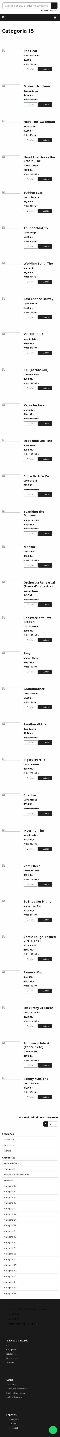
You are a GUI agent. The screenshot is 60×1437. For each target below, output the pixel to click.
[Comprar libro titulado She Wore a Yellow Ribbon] (12, 630)
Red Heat (30, 51)
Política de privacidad (15, 1393)
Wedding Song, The (38, 263)
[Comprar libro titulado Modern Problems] (12, 99)
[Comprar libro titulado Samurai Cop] (12, 985)
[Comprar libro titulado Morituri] (12, 559)
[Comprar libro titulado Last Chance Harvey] (12, 311)
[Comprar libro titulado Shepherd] (12, 808)
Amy (27, 653)
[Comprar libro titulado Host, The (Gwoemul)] (12, 134)
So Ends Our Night (37, 901)
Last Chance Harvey (38, 299)
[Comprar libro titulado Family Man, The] (12, 1091)
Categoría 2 (9, 1248)
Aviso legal (11, 1384)
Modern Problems (37, 86)
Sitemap (10, 1362)
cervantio (8, 1180)
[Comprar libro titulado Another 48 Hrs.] (12, 737)
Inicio (8, 1345)
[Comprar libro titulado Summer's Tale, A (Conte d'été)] (12, 1056)
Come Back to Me (36, 476)
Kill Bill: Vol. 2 (33, 334)
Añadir (46, 69)
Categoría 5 (9, 1276)
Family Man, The (36, 1079)
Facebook (13, 1428)
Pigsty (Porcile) (35, 760)
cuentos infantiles (12, 1163)
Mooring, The (34, 831)
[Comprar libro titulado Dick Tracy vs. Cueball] (12, 1020)
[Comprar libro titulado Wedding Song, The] (12, 276)
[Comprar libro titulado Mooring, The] (12, 843)
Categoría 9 (9, 1282)
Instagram (14, 1419)
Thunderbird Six (36, 228)
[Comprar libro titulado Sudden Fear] (12, 205)
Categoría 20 (10, 1242)
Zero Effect (32, 866)
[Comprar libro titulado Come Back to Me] (12, 489)
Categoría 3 (9, 1191)
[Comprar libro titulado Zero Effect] (12, 878)
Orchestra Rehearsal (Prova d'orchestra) (39, 584)
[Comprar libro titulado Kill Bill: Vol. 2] (12, 347)
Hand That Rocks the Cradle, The (39, 159)
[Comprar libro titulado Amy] (12, 666)
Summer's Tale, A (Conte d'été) (36, 1045)
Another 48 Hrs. (35, 724)
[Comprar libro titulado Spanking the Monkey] (12, 524)
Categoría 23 (10, 1197)
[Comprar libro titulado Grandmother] (12, 701)
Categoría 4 (9, 1208)
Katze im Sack (34, 405)
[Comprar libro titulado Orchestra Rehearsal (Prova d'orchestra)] (12, 595)
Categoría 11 (10, 1225)
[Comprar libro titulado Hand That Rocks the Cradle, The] (12, 170)
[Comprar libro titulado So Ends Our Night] (12, 914)
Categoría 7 (9, 1169)
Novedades (9, 1139)
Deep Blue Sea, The (38, 441)
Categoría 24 (10, 1219)
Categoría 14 (10, 1214)
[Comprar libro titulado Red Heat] (12, 63)
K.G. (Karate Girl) (36, 370)
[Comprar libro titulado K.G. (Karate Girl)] (12, 382)
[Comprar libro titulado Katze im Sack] (12, 418)
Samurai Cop (33, 972)
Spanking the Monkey (34, 513)
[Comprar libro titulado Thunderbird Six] (12, 240)
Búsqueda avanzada (49, 10)
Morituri (30, 547)
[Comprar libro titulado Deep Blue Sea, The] (12, 453)
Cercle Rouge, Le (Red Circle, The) (40, 939)
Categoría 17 (10, 1287)
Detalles (30, 69)
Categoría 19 (10, 1270)
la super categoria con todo (17, 1174)
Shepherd (31, 795)
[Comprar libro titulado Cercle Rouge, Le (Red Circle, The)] (12, 949)
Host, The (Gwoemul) (39, 122)
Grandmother (34, 689)
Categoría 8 (9, 1231)
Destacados (9, 1145)
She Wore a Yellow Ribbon (37, 620)
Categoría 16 (10, 1203)
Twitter (12, 1423)
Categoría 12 (10, 1293)
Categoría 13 (10, 1236)
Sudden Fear (33, 193)
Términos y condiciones (17, 1388)
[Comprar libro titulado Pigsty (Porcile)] (12, 772)
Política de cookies (14, 1397)
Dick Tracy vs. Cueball (40, 1008)
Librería (7, 1150)
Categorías (8, 1157)
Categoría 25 (10, 1253)
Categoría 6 (9, 1259)
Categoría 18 (10, 1265)
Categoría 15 (10, 1186)
